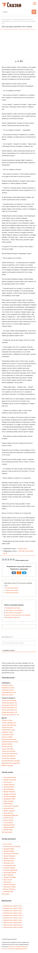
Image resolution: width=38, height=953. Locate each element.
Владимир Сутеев (9, 799)
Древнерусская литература (11, 763)
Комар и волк (22, 548)
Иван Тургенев (8, 875)
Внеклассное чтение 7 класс (13, 920)
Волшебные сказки (8, 688)
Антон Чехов (8, 844)
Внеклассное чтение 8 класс (13, 922)
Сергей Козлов (8, 818)
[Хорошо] (11, 559)
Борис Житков (8, 813)
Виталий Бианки (9, 789)
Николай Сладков (9, 884)
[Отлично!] (13, 559)
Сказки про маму (7, 749)
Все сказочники (7, 832)
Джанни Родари (9, 827)
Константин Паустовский (12, 846)
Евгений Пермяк (9, 787)
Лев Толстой (8, 782)
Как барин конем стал (12, 617)
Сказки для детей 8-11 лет (10, 715)
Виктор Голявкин (9, 889)
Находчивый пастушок (13, 608)
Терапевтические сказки (10, 742)
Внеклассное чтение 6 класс (13, 918)
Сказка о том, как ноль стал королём (17, 615)
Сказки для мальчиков (9, 753)
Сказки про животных (9, 725)
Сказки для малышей (9, 700)
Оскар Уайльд (8, 822)
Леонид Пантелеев (10, 877)
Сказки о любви (7, 737)
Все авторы (5, 894)
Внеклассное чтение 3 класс (13, 910)
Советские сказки (8, 690)
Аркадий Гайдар (9, 849)
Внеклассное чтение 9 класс (13, 925)
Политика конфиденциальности (17, 949)
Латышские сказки (11, 588)
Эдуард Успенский (10, 794)
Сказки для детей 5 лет (9, 707)
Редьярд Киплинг (9, 825)
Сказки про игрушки (8, 751)
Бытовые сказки (7, 685)
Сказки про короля (11, 590)
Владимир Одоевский (11, 815)
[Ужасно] (3, 559)
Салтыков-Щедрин (10, 796)
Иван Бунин (7, 882)
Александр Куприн (10, 865)
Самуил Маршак (9, 784)
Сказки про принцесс (9, 758)
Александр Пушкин (10, 777)
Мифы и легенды (7, 765)
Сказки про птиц (7, 727)
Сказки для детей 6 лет (9, 710)
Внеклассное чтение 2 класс (13, 908)
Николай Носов (9, 808)
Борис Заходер (8, 801)
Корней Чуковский (10, 780)
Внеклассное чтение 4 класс (13, 913)
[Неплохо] (8, 559)
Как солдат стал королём (13, 610)
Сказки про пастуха (11, 592)
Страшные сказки (8, 734)
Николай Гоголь (9, 863)
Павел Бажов (8, 803)
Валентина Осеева (10, 887)
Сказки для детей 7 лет (9, 712)
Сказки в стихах (7, 720)
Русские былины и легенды (11, 761)
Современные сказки (9, 692)
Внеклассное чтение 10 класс (13, 927)
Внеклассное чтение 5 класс (13, 915)
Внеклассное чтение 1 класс (13, 906)
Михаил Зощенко (9, 811)
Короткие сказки (7, 695)
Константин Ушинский (11, 806)
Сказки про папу (7, 746)
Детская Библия (7, 744)
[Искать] (34, 12)
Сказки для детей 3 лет (9, 703)
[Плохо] (5, 559)
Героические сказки (8, 730)
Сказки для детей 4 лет (9, 705)
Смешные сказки (7, 732)
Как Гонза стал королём (13, 613)
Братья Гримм (8, 820)
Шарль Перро (8, 830)
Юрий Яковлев (8, 891)
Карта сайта (11, 946)
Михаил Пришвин (9, 791)
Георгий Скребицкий (10, 870)
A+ (21, 61)
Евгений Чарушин (9, 868)
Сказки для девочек (8, 756)
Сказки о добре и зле (9, 723)
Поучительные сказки (9, 739)
